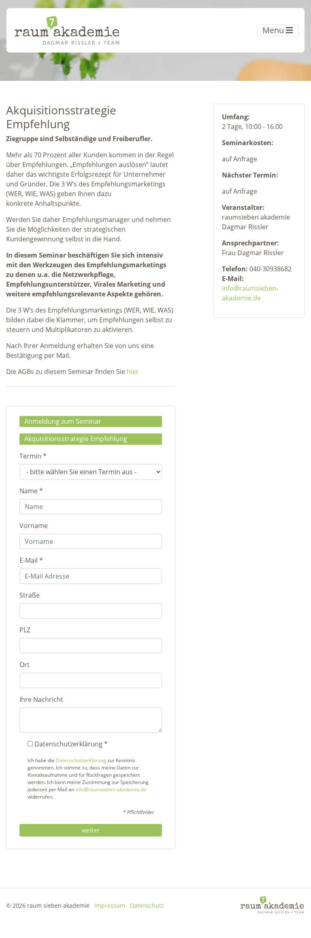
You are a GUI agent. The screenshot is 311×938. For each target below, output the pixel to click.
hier (133, 371)
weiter (91, 830)
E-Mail (31, 560)
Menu (274, 30)
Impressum (109, 905)
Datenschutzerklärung (81, 760)
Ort (24, 664)
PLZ (24, 629)
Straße (29, 595)
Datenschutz (147, 905)
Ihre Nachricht (41, 699)
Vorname (33, 525)
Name (31, 490)
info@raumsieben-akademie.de (110, 789)
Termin (33, 456)
